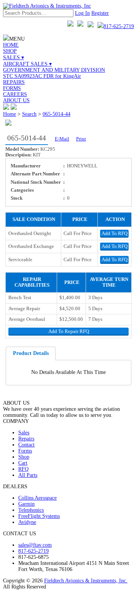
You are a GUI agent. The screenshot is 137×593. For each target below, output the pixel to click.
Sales (23, 432)
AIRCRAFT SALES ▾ (27, 64)
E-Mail (62, 139)
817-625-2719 (119, 26)
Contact (26, 445)
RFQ (23, 469)
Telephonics (31, 510)
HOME (11, 45)
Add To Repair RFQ (68, 331)
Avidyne (27, 522)
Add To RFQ (114, 233)
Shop (23, 457)
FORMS (12, 88)
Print (81, 139)
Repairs (26, 439)
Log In (82, 13)
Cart (22, 463)
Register (100, 13)
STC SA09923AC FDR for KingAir (42, 76)
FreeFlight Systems (39, 516)
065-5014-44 (56, 114)
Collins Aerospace (37, 498)
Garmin (26, 504)
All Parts (27, 475)
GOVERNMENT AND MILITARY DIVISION (54, 70)
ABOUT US (16, 100)
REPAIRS (14, 82)
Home (9, 114)
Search (29, 114)
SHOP (10, 51)
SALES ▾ (13, 57)
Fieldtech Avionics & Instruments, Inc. (85, 581)
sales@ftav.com (35, 545)
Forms (25, 451)
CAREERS (15, 94)
